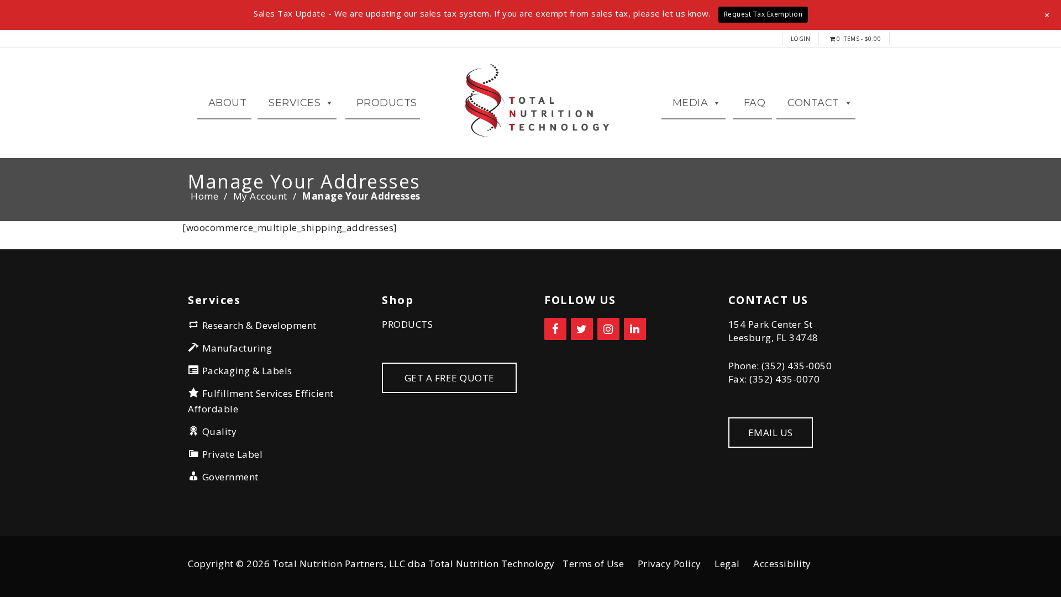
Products (386, 103)
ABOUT (227, 103)
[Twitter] (582, 329)
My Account (260, 196)
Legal (727, 563)
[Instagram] (608, 329)
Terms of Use (593, 563)
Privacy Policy (669, 563)
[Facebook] (555, 329)
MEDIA (690, 103)
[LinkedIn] (635, 329)
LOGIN (801, 39)
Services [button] (295, 103)
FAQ (755, 103)
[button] (1047, 15)
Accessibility (782, 563)
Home (204, 196)
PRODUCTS (407, 324)
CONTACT (813, 103)
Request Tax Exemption (763, 14)
